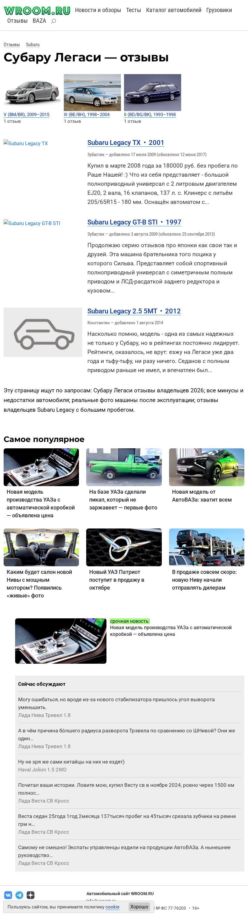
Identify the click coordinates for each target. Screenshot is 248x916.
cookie (112, 907)
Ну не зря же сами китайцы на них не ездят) (71, 762)
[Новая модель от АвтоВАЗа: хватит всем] (206, 467)
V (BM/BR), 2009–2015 (26, 114)
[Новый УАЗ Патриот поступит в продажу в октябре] (124, 547)
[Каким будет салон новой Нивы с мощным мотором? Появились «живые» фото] (41, 547)
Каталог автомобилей (173, 10)
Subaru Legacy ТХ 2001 (126, 142)
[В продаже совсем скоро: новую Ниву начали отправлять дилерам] (206, 547)
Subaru (33, 44)
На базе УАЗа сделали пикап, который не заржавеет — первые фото (123, 500)
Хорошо (139, 907)
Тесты (133, 10)
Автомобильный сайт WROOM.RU (120, 893)
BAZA (39, 20)
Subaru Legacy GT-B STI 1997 (134, 222)
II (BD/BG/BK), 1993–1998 (150, 114)
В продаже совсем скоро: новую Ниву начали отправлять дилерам (204, 580)
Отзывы (17, 20)
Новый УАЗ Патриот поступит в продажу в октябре (116, 580)
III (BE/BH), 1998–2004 (86, 114)
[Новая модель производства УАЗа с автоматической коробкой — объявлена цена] (41, 467)
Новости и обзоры (98, 10)
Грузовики (219, 10)
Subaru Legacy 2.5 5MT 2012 (134, 311)
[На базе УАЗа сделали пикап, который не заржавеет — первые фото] (124, 467)
